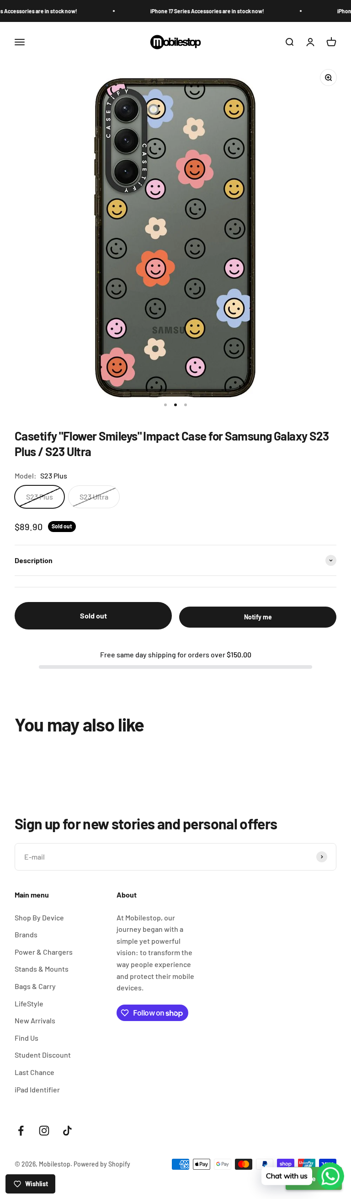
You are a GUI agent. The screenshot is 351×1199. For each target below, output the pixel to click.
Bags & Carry (35, 986)
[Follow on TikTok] (67, 1130)
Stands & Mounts (42, 968)
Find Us (26, 1037)
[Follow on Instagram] (44, 1130)
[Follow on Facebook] (21, 1130)
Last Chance (34, 1072)
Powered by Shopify (102, 1164)
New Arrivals (35, 1020)
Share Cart (314, 1178)
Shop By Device (39, 917)
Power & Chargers (44, 951)
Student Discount (43, 1054)
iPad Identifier (37, 1089)
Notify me (258, 617)
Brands (26, 934)
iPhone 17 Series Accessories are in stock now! (191, 11)
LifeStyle (29, 1003)
